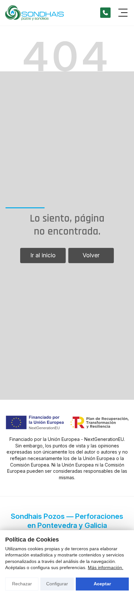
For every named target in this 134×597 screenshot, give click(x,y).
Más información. (105, 567)
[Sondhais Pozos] (34, 12)
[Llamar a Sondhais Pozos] (105, 12)
